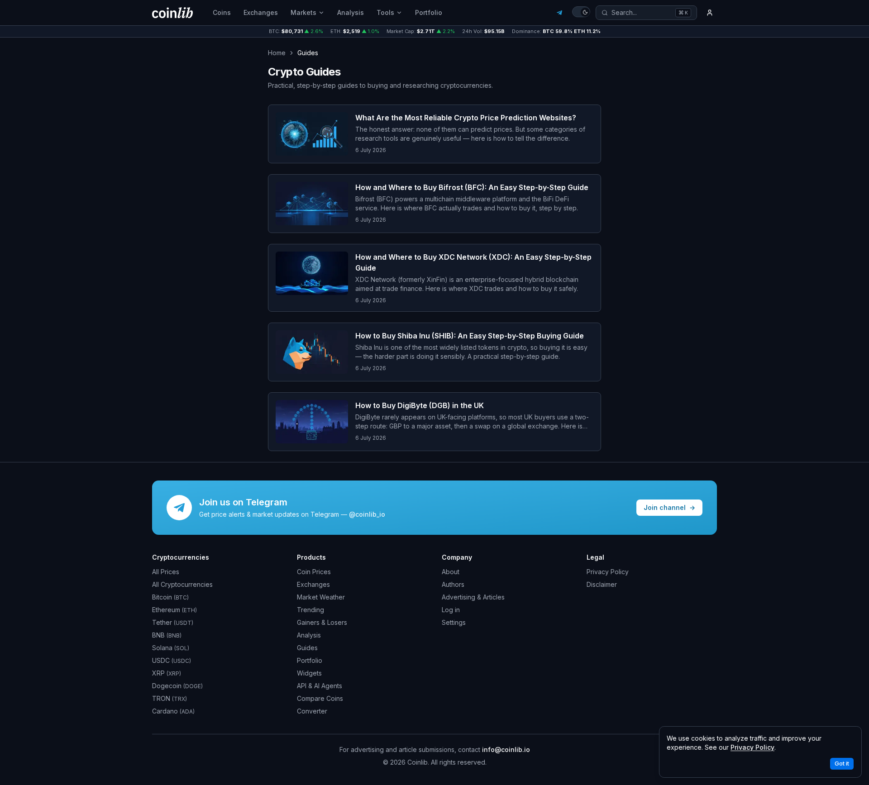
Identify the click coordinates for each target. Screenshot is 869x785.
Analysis (350, 12)
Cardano (173, 711)
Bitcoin (170, 597)
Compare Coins (320, 698)
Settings (454, 622)
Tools (385, 12)
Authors (453, 584)
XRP (166, 673)
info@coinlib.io (506, 749)
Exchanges (261, 12)
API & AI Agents (319, 686)
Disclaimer (602, 584)
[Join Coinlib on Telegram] (559, 12)
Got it (842, 763)
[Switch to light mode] (581, 11)
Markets (303, 12)
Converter (312, 711)
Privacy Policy (608, 572)
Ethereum (174, 610)
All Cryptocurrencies (182, 584)
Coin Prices (314, 572)
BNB (166, 635)
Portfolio (428, 12)
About (450, 572)
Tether (172, 622)
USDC (171, 660)
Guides (307, 648)
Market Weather (321, 597)
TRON (169, 698)
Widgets (309, 673)
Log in (451, 610)
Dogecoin (177, 686)
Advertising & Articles (473, 597)
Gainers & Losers (322, 622)
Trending (310, 610)
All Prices (165, 572)
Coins (222, 12)
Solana (170, 648)
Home (277, 53)
